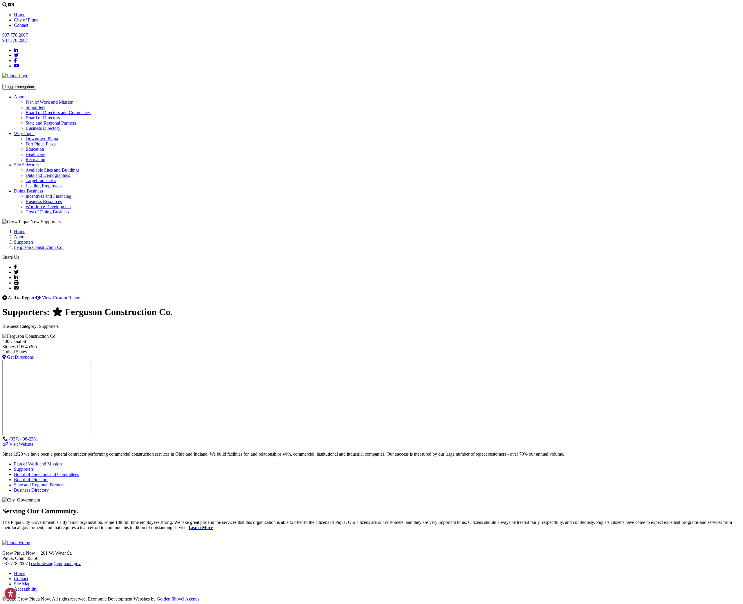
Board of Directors (43, 117)
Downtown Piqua (42, 138)
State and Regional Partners (51, 123)
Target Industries (41, 180)
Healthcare (35, 154)
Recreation (35, 159)
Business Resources (44, 201)
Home (19, 14)
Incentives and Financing (48, 196)
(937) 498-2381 (23, 438)
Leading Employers (44, 185)
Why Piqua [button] (24, 133)
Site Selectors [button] (26, 164)
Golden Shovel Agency (178, 598)
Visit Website (20, 444)
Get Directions (20, 357)
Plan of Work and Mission (49, 102)
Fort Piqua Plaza (41, 143)
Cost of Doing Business (47, 211)
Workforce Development (48, 206)
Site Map (22, 583)
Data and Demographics (48, 175)
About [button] (20, 96)
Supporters (35, 107)
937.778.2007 (15, 35)
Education (35, 149)
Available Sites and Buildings (53, 170)
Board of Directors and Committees (58, 112)
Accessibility (25, 589)
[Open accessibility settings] (10, 593)
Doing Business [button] (28, 190)
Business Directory (43, 128)
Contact (21, 25)
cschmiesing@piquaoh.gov (56, 563)
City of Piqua (26, 19)
